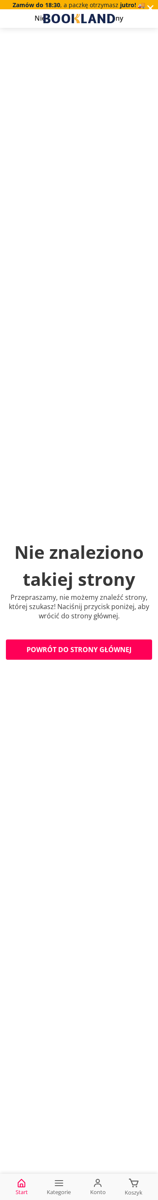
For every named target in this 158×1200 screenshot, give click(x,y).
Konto (98, 1192)
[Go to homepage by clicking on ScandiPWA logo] (79, 19)
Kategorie (59, 1192)
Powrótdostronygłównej (79, 649)
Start (22, 1192)
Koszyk (133, 1192)
